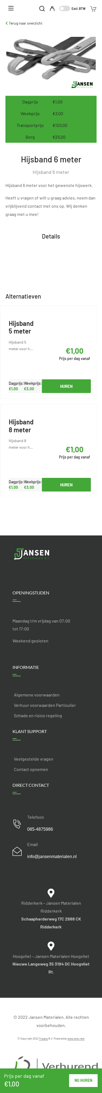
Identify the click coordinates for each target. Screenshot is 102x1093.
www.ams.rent (76, 1038)
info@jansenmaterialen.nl (52, 856)
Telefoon (35, 817)
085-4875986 (40, 829)
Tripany (43, 1038)
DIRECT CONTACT (31, 785)
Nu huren (83, 1080)
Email (32, 844)
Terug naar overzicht (25, 23)
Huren (66, 386)
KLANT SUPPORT (30, 731)
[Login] (52, 9)
